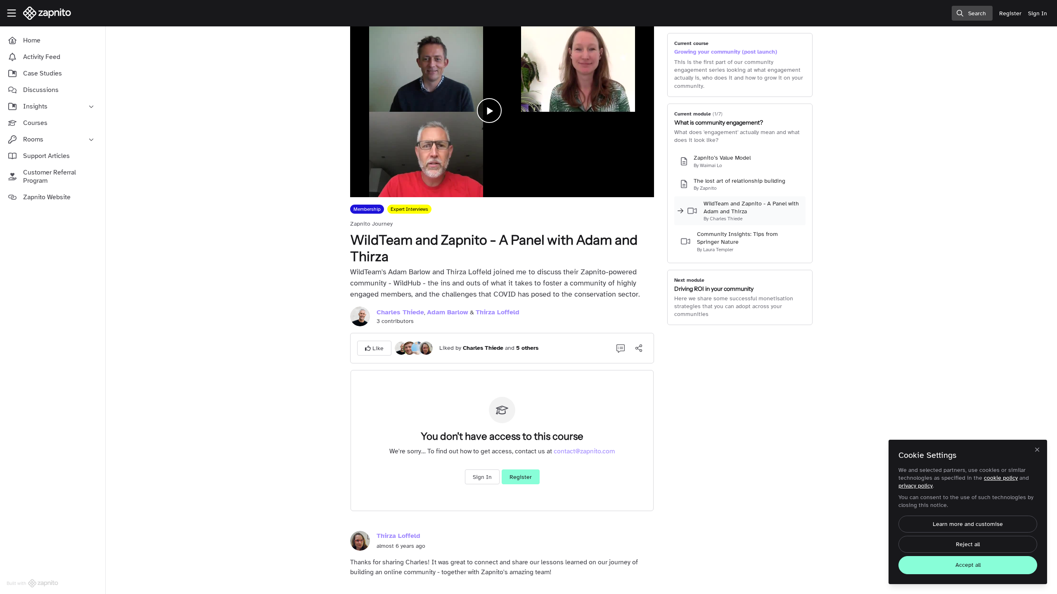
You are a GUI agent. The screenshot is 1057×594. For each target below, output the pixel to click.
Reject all (968, 544)
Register (521, 477)
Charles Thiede (400, 312)
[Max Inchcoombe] (409, 348)
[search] (972, 13)
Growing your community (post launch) (725, 51)
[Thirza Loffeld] (426, 348)
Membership (367, 209)
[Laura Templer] (417, 348)
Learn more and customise (968, 524)
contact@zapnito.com (584, 451)
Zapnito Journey (371, 223)
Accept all (968, 564)
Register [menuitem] (1010, 13)
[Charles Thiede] (401, 348)
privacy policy (915, 485)
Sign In (482, 477)
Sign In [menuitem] (1037, 13)
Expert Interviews (409, 209)
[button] (374, 348)
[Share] (638, 348)
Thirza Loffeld (497, 312)
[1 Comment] (620, 348)
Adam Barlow (447, 312)
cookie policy (1001, 477)
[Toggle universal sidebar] (11, 13)
